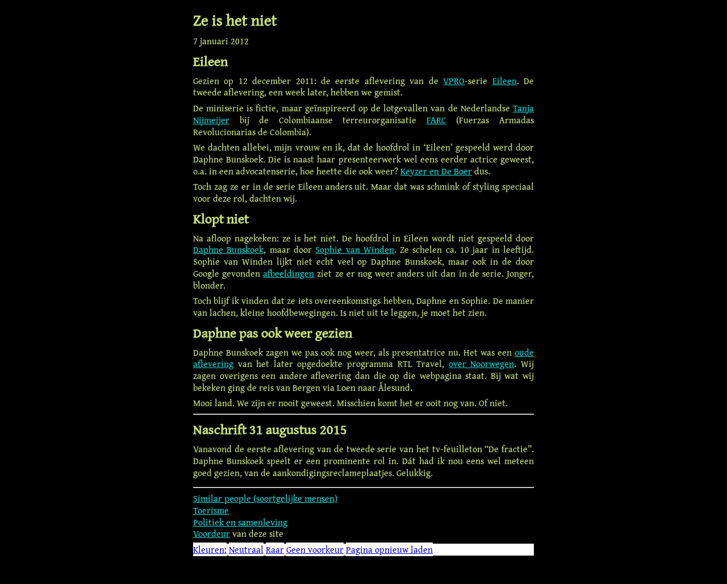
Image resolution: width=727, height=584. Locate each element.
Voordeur (211, 533)
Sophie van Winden (354, 249)
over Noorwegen (482, 363)
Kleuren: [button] (210, 549)
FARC (436, 120)
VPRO (454, 80)
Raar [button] (275, 549)
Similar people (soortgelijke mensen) (265, 498)
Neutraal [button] (246, 549)
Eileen (504, 80)
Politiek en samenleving (240, 522)
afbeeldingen (288, 273)
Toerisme (211, 510)
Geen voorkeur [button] (315, 549)
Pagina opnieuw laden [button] (389, 549)
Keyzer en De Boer (436, 171)
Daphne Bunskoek (228, 249)
